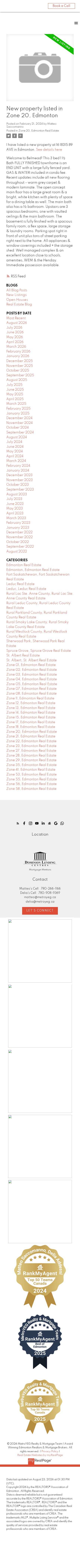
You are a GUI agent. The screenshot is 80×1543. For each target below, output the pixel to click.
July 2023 (14, 499)
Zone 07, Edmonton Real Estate (31, 688)
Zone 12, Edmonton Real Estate (30, 703)
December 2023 (19, 475)
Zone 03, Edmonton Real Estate (31, 674)
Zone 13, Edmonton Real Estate (30, 708)
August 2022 (16, 551)
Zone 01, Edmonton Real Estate (31, 665)
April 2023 (14, 513)
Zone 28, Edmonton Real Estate (31, 755)
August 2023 (16, 494)
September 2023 (20, 489)
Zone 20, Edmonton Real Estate (38, 130)
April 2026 (14, 342)
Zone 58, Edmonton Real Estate (31, 789)
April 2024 (14, 456)
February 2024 (18, 465)
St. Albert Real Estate (23, 655)
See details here (49, 149)
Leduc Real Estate (20, 584)
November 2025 (19, 366)
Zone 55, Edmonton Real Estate (31, 779)
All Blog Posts (16, 290)
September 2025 (20, 375)
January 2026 (17, 356)
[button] (18, 823)
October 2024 (17, 427)
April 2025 (15, 399)
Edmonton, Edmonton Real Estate (33, 570)
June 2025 (15, 389)
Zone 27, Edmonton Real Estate (31, 750)
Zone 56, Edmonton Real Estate (31, 784)
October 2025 (17, 370)
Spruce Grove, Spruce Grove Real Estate (38, 651)
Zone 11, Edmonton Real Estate (30, 698)
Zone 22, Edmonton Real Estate (31, 741)
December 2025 (19, 361)
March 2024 (16, 461)
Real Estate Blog (19, 304)
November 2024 (19, 423)
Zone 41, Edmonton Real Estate (30, 769)
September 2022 (20, 546)
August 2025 (16, 380)
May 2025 (14, 394)
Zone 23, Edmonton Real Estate (31, 746)
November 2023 (19, 480)
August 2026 (16, 323)
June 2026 (15, 332)
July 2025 (14, 385)
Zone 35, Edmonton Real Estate (31, 765)
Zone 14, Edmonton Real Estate (30, 712)
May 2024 (14, 451)
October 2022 (17, 542)
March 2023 (16, 518)
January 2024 (17, 470)
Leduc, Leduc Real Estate (26, 589)
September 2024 (20, 432)
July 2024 (14, 442)
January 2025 (17, 413)
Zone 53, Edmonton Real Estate (31, 774)
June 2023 (15, 504)
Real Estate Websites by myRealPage (40, 1455)
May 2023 (14, 508)
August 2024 (16, 437)
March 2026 (16, 346)
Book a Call (61, 6)
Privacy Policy (49, 1451)
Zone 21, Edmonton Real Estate (30, 736)
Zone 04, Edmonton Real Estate (31, 679)
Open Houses (17, 300)
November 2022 (19, 537)
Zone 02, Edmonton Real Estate (31, 670)
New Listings (16, 295)
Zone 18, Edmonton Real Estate (30, 727)
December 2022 (19, 532)
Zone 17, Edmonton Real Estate (30, 722)
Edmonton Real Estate (23, 565)
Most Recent (16, 318)
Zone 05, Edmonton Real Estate (31, 684)
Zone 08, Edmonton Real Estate (31, 693)
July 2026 (14, 327)
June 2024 (15, 446)
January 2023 (17, 527)
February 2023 (18, 523)
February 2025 (18, 408)
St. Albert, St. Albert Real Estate (31, 660)
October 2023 (17, 484)
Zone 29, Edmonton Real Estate (31, 760)
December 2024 (19, 418)
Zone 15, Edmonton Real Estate (31, 717)
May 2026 (14, 337)
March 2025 (16, 404)
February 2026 (18, 351)
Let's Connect (40, 910)
